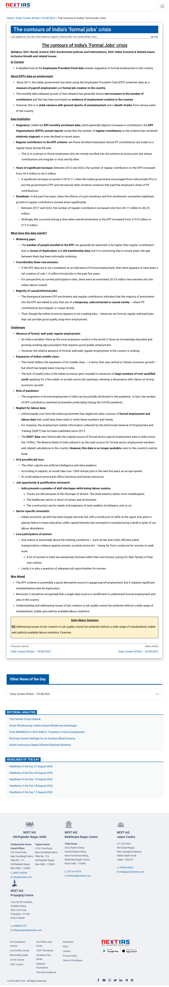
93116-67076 (74, 871)
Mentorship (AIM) (19, 955)
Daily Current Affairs (28, 18)
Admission (68, 942)
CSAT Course (16, 964)
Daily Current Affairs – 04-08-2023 (138, 651)
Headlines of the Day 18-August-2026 (31, 785)
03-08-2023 (48, 18)
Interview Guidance (46, 972)
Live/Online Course (19, 950)
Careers (67, 951)
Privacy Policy (70, 955)
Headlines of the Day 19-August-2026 (31, 779)
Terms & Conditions (73, 960)
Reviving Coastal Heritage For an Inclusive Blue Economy (42, 738)
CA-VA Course (17, 959)
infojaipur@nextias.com (131, 871)
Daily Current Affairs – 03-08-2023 (31, 651)
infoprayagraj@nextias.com (27, 930)
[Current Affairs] (18, 5)
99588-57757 (20, 926)
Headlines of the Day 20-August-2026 (31, 772)
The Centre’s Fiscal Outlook (25, 719)
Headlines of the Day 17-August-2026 (31, 792)
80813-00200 (20, 872)
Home (10, 18)
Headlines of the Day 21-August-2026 (31, 766)
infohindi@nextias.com (79, 875)
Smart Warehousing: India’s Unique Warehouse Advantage (43, 725)
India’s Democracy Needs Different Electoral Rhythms (40, 744)
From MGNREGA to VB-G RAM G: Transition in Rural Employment (47, 732)
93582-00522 (126, 867)
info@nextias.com (22, 877)
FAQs (65, 946)
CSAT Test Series (44, 950)
